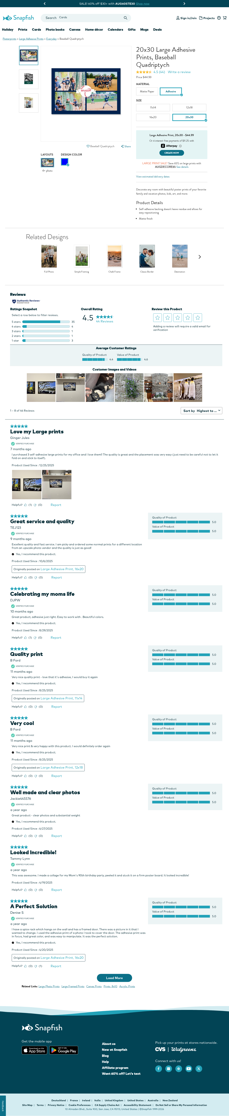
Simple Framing (81, 272)
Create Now (171, 153)
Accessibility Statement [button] (137, 1105)
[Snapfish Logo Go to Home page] (18, 18)
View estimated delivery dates (152, 176)
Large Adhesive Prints (31, 39)
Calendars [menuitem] (115, 29)
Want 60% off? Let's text (121, 1074)
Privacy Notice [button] (56, 1105)
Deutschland (58, 1100)
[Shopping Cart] (224, 18)
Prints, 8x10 (110, 986)
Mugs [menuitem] (144, 29)
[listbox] (171, 92)
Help (105, 1062)
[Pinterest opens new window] (180, 1067)
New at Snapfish (114, 1050)
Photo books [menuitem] (55, 29)
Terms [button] (40, 1105)
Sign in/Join (188, 18)
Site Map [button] (27, 1105)
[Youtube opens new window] (190, 1067)
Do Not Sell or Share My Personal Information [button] (181, 1105)
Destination (179, 272)
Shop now (145, 3)
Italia (97, 1100)
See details (182, 167)
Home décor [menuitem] (94, 29)
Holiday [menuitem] (7, 29)
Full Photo (49, 272)
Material (143, 84)
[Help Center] (219, 18)
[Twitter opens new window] (200, 1067)
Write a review (179, 72)
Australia (153, 1100)
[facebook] (160, 1067)
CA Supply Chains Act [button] (107, 1105)
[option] (28, 55)
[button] (88, 146)
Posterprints (9, 39)
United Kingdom (114, 1100)
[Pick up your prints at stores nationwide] (160, 1049)
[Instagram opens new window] (170, 1067)
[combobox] (86, 18)
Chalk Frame (114, 272)
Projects (209, 18)
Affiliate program (115, 1068)
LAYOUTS (47, 154)
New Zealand (170, 1100)
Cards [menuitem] (36, 29)
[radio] (64, 162)
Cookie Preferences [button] (80, 1105)
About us (109, 1044)
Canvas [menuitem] (74, 29)
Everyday (51, 39)
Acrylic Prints (127, 986)
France (74, 1100)
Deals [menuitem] (157, 29)
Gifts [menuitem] (132, 29)
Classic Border (147, 272)
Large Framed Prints (73, 986)
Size (139, 100)
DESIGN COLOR (71, 154)
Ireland (86, 1100)
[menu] (125, 146)
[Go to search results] (126, 18)
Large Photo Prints (49, 986)
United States (135, 1100)
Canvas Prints (94, 986)
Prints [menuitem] (22, 29)
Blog (105, 1056)
